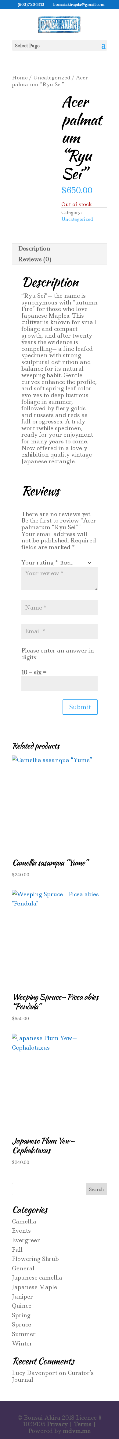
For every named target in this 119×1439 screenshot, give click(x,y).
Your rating (39, 562)
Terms (83, 1424)
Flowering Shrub (35, 1259)
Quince (21, 1306)
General (23, 1268)
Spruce (21, 1324)
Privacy (57, 1424)
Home (20, 77)
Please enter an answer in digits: (57, 654)
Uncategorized (51, 77)
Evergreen (26, 1240)
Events (21, 1230)
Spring (21, 1315)
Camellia (24, 1221)
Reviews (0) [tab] (34, 259)
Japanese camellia (37, 1277)
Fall (17, 1249)
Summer (24, 1334)
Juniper (22, 1296)
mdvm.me (77, 1431)
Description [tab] (34, 248)
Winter (22, 1343)
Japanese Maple (34, 1287)
